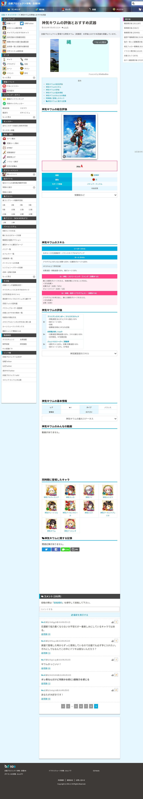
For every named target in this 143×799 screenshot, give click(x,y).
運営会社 (70, 780)
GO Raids (96, 770)
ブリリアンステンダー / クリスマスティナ (63, 316)
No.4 (43, 675)
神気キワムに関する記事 (57, 101)
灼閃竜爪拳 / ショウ (54, 331)
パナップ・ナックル (94, 184)
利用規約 (61, 780)
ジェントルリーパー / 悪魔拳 (58, 341)
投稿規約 (58, 602)
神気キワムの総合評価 (54, 84)
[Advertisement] (79, 217)
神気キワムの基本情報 (54, 92)
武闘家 (96, 175)
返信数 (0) (45, 634)
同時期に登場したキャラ (55, 98)
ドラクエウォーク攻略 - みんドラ (60, 770)
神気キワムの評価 (52, 89)
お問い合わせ (80, 780)
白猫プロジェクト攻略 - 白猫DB (24, 3)
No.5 (43, 641)
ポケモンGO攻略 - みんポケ (13, 774)
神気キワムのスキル (53, 87)
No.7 (43, 659)
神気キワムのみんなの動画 (56, 95)
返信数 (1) (45, 653)
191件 (66, 27)
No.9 (43, 622)
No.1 (43, 690)
